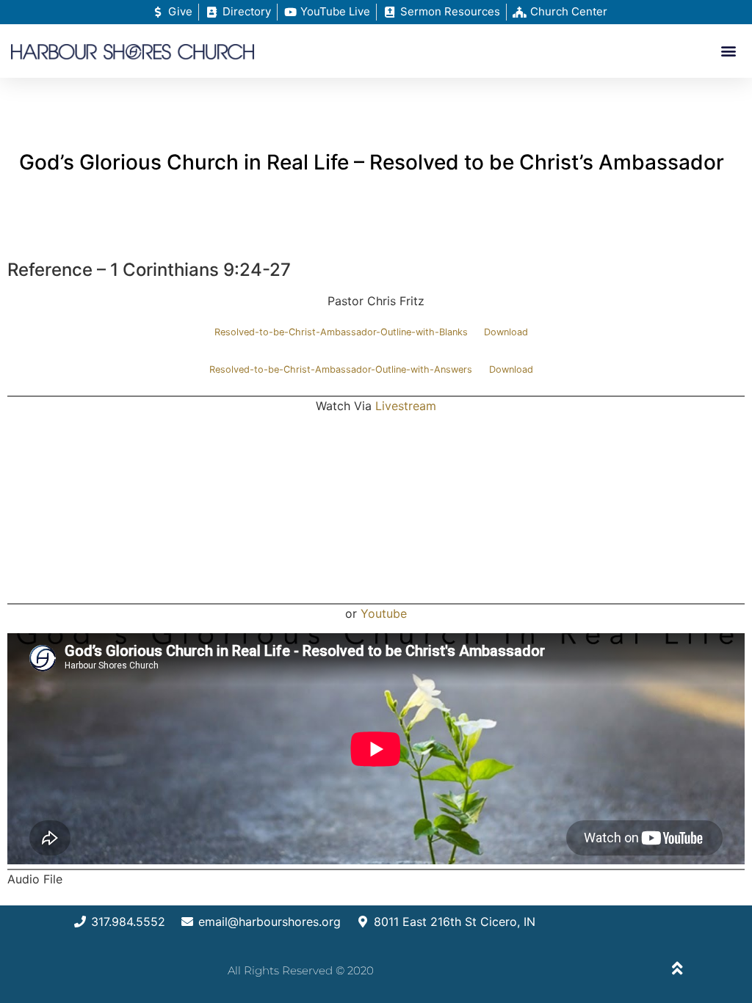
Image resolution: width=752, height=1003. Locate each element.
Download (506, 332)
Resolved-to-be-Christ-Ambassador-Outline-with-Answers (340, 369)
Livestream (405, 405)
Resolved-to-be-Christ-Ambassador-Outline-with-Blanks (341, 332)
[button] (729, 51)
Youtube (384, 613)
